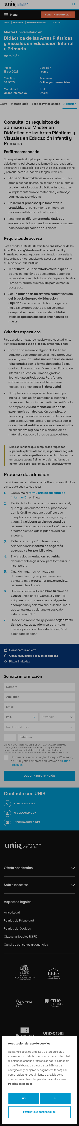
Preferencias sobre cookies (39, 1112)
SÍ (55, 1098)
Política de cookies (20, 1084)
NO (24, 1098)
